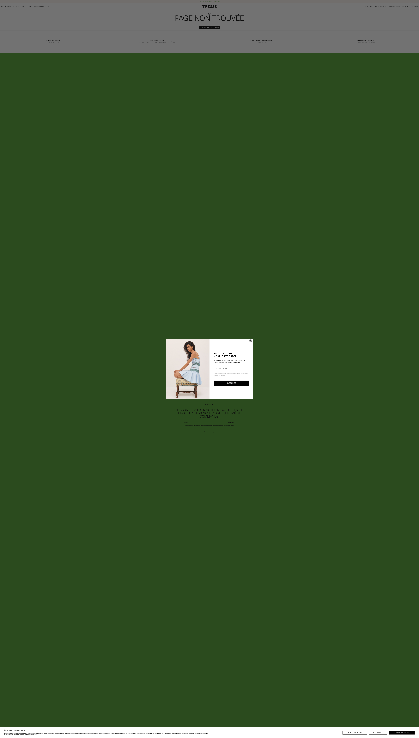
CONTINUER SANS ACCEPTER (354, 732)
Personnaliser (377, 732)
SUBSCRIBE (231, 383)
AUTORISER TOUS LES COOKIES (401, 732)
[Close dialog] (251, 341)
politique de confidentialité (135, 733)
